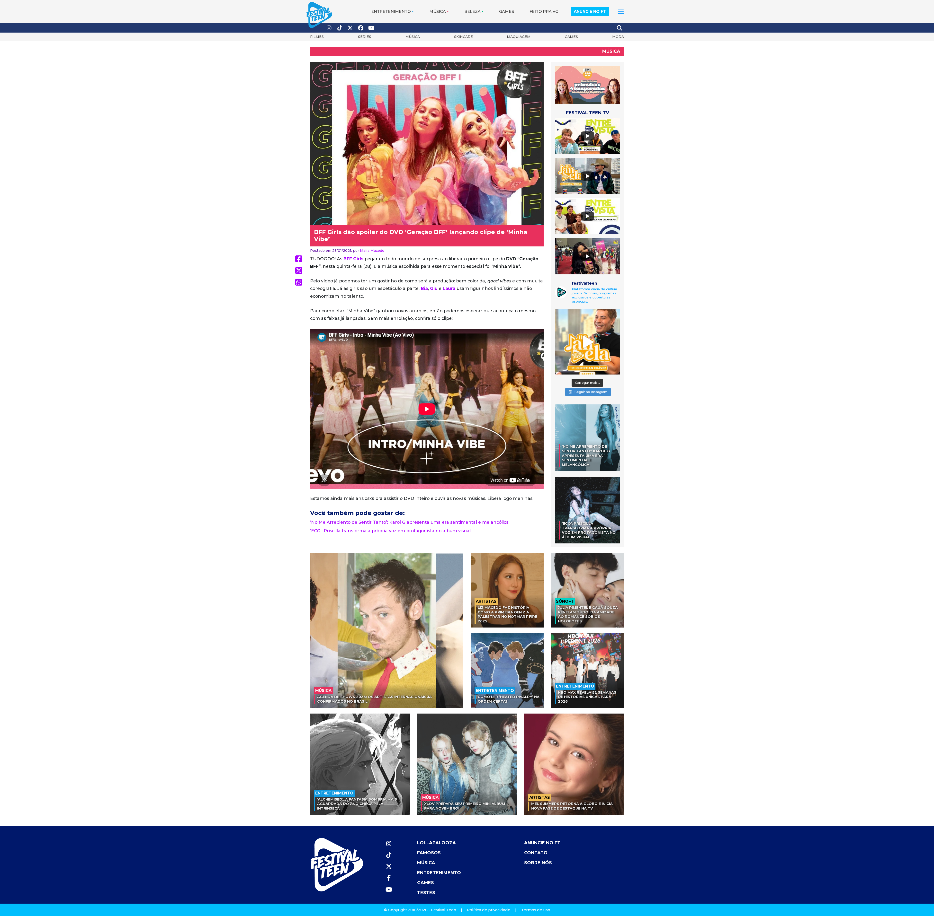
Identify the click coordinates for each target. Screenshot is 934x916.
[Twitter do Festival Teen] (350, 28)
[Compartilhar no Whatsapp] (299, 282)
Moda (618, 37)
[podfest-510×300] (587, 84)
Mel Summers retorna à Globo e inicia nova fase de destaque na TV (572, 806)
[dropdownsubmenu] (621, 12)
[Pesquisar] (619, 28)
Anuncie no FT (590, 11)
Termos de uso (535, 909)
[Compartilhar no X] (299, 270)
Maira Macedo (372, 250)
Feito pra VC (544, 11)
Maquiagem (518, 37)
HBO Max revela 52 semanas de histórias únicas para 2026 (587, 697)
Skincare (463, 37)
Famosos (429, 852)
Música (437, 11)
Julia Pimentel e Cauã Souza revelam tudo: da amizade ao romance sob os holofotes (588, 614)
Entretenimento (391, 11)
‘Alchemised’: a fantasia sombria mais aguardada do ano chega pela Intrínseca (357, 804)
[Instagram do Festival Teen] (329, 28)
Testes (426, 892)
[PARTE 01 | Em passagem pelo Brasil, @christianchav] (587, 342)
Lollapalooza (436, 843)
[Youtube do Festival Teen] (371, 28)
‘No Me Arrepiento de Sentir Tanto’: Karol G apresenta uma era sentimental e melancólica (409, 522)
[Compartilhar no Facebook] (299, 259)
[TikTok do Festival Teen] (339, 28)
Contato (536, 852)
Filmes (317, 37)
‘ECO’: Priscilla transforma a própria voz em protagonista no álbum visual (390, 530)
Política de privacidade (488, 909)
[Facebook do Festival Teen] (361, 28)
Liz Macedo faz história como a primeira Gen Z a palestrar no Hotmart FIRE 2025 (507, 614)
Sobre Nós (538, 862)
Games (506, 11)
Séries (364, 37)
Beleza (472, 11)
